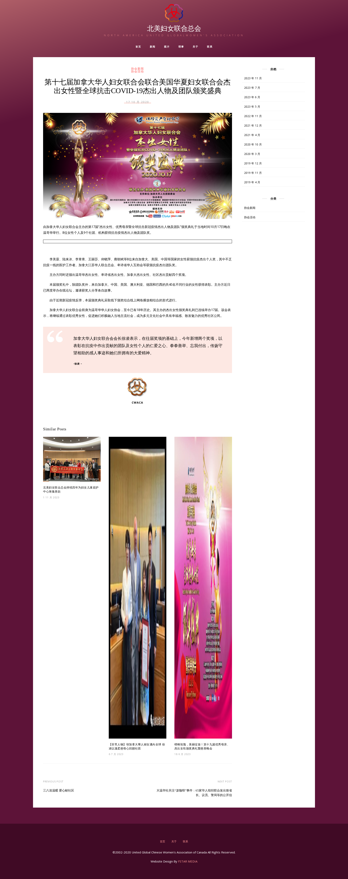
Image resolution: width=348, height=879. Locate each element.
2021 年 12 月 (253, 125)
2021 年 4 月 (252, 135)
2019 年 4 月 (252, 182)
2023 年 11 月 (253, 78)
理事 (181, 46)
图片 (167, 46)
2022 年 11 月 (253, 116)
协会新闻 (137, 68)
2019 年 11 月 (253, 173)
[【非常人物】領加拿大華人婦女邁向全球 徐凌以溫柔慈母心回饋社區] (137, 588)
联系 (209, 46)
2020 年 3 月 (252, 154)
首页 (138, 46)
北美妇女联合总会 (174, 28)
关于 (195, 46)
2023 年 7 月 (252, 88)
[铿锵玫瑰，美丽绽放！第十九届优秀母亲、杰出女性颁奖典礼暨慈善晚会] (203, 588)
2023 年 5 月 (252, 106)
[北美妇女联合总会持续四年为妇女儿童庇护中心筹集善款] (72, 459)
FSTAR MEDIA (187, 861)
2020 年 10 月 (253, 144)
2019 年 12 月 (253, 163)
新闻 (152, 46)
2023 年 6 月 (252, 97)
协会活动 (137, 71)
